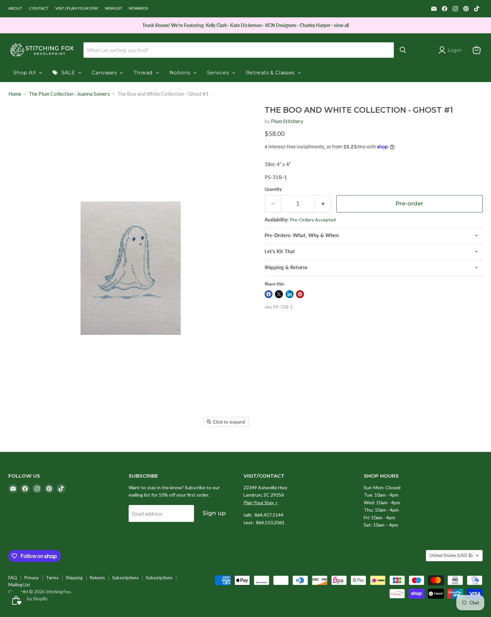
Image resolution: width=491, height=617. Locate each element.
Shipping (74, 577)
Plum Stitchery (287, 121)
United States (451, 555)
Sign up (214, 513)
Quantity (273, 189)
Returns (97, 577)
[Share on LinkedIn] (290, 294)
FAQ (12, 577)
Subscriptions (125, 577)
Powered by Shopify (28, 598)
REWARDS (138, 8)
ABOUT (15, 8)
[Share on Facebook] (269, 294)
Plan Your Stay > (260, 502)
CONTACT (38, 8)
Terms (52, 577)
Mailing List (19, 584)
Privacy (31, 577)
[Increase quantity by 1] (323, 203)
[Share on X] (279, 294)
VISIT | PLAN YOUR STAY (76, 8)
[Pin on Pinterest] (300, 294)
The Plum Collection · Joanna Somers (69, 94)
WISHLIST (113, 8)
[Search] (403, 50)
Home (14, 94)
